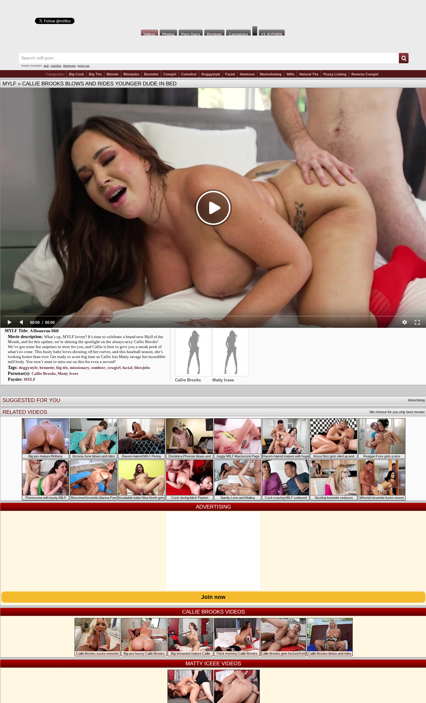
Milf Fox (213, 13)
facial (128, 367)
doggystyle (28, 367)
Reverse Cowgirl (364, 74)
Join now (213, 597)
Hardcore (247, 74)
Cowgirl (169, 74)
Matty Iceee (68, 373)
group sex (83, 65)
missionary (80, 367)
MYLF (9, 84)
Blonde (113, 74)
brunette (47, 367)
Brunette (151, 74)
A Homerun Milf (44, 330)
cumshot (56, 65)
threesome (69, 65)
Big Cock (76, 74)
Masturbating (271, 74)
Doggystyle (210, 74)
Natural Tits (308, 74)
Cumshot (188, 74)
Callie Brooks (43, 373)
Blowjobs (131, 74)
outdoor (98, 367)
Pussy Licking (334, 74)
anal (46, 65)
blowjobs (142, 367)
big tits (62, 367)
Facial (230, 74)
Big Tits (95, 74)
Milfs (290, 74)
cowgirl (114, 367)
